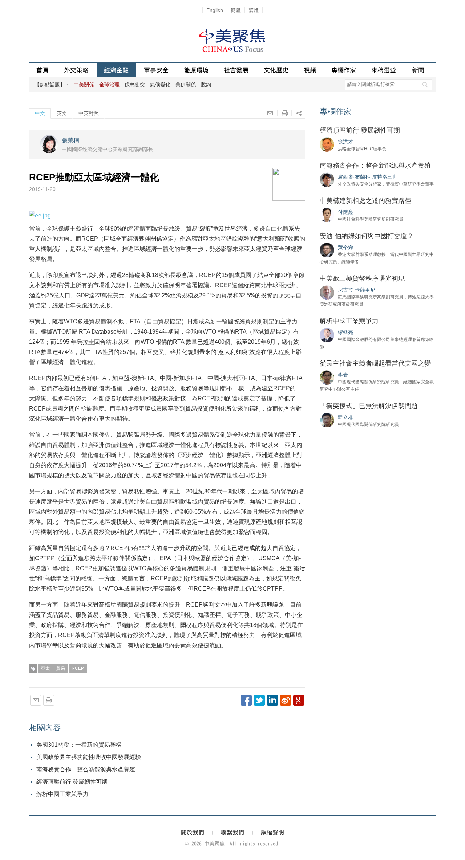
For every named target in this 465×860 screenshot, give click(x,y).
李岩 (343, 375)
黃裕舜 (345, 247)
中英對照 (88, 113)
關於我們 (192, 832)
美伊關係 (185, 84)
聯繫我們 (232, 832)
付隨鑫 (345, 212)
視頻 (310, 70)
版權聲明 (272, 832)
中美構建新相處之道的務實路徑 (365, 200)
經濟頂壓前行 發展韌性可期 (72, 782)
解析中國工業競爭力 (62, 794)
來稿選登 (383, 70)
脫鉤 (206, 84)
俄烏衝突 (135, 84)
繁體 (253, 10)
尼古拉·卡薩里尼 (356, 290)
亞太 (45, 668)
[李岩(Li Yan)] (327, 377)
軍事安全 (156, 70)
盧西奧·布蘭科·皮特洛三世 (367, 177)
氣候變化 (160, 84)
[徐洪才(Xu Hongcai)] (327, 144)
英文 (62, 113)
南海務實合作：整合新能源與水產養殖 (85, 769)
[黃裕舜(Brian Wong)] (327, 250)
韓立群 (345, 417)
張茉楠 (70, 140)
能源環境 (196, 70)
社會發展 (236, 70)
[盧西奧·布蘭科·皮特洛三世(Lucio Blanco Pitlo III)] (327, 179)
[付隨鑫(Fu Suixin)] (327, 214)
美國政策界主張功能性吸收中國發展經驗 (88, 757)
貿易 (60, 668)
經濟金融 (116, 70)
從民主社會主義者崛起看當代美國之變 (375, 363)
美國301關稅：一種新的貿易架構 (79, 745)
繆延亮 (345, 332)
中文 (40, 113)
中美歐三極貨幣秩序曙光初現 (362, 278)
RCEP (78, 668)
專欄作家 (343, 70)
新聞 (418, 70)
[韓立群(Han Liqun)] (327, 420)
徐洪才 (345, 141)
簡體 (236, 10)
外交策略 (76, 70)
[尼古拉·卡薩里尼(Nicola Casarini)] (327, 292)
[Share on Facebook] (246, 700)
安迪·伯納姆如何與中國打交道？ (366, 236)
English (214, 10)
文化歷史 (276, 70)
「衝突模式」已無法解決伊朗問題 (369, 405)
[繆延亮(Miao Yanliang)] (327, 335)
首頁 (42, 70)
